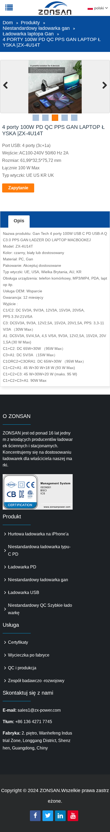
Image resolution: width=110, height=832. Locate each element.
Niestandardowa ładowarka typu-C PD (39, 550)
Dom (8, 22)
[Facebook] (35, 815)
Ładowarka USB (23, 592)
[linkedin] (60, 815)
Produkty (30, 22)
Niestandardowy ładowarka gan (36, 28)
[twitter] (47, 815)
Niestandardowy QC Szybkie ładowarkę (40, 609)
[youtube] (73, 815)
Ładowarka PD (22, 567)
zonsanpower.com (38, 11)
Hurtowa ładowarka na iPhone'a (38, 534)
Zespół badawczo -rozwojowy (36, 680)
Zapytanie (18, 188)
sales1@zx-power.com (39, 710)
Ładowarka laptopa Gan (28, 33)
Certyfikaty (18, 642)
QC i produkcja (22, 668)
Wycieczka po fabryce (28, 655)
